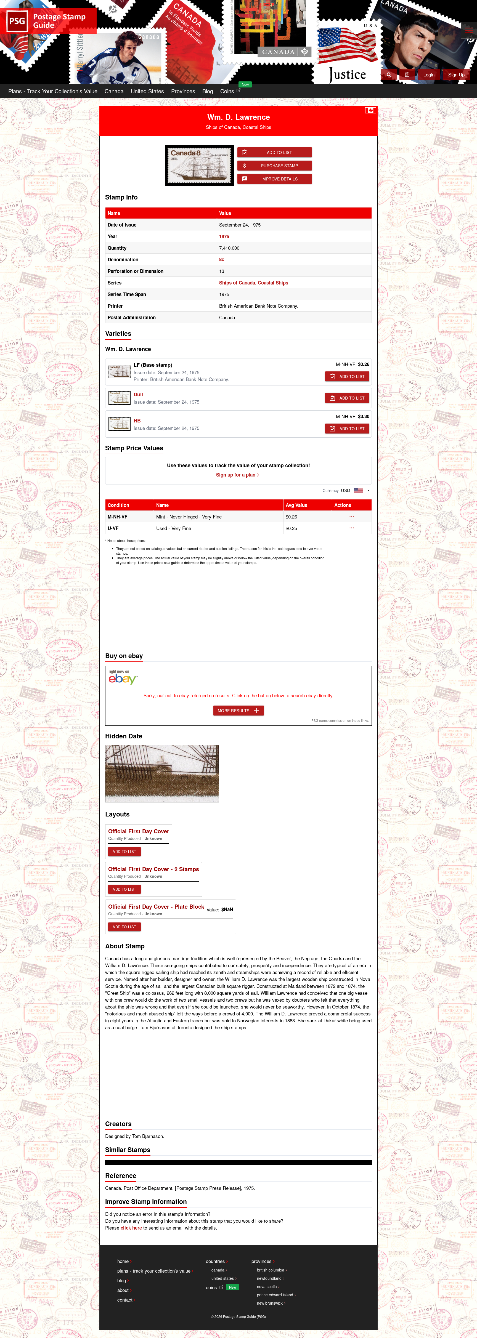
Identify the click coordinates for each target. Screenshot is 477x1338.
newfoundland (269, 1278)
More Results (234, 710)
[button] (351, 516)
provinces (261, 1260)
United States (147, 91)
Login (428, 74)
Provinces (183, 91)
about (123, 1289)
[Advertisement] (238, 606)
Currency (331, 490)
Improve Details (279, 179)
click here (131, 1227)
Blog (207, 91)
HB (137, 420)
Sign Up (456, 74)
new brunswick (270, 1303)
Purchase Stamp (279, 165)
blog (121, 1280)
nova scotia (267, 1286)
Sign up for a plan (235, 474)
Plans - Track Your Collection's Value (52, 91)
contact (124, 1299)
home (123, 1260)
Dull (138, 394)
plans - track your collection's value (153, 1270)
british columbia (270, 1270)
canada (217, 1270)
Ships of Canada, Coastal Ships (253, 282)
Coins (231, 89)
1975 (224, 236)
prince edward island (275, 1294)
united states (222, 1278)
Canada (114, 91)
